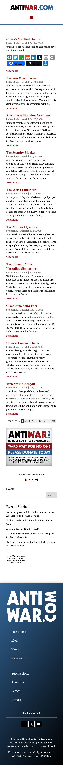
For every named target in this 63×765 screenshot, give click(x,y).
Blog (14, 640)
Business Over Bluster (21, 78)
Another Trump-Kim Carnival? (22, 529)
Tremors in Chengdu (20, 383)
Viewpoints (19, 658)
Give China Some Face (21, 305)
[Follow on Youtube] (39, 724)
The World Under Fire (21, 189)
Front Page (18, 632)
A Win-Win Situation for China (28, 115)
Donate (16, 700)
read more (12, 70)
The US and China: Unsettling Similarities (21, 266)
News (15, 649)
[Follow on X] (31, 724)
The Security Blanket (20, 152)
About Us (17, 682)
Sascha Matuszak (18, 43)
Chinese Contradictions (22, 343)
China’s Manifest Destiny (23, 39)
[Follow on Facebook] (24, 724)
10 (40, 421)
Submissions (20, 673)
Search (15, 691)
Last (52, 421)
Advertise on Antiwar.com (31, 474)
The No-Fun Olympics (21, 227)
